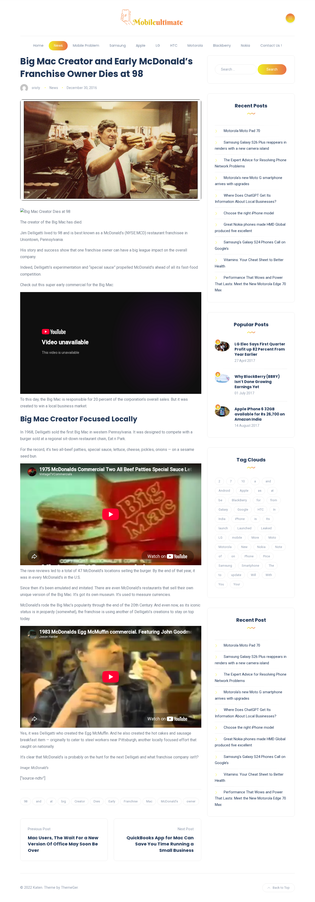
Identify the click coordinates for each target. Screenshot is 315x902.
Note (278, 547)
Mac (149, 801)
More (255, 537)
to (220, 575)
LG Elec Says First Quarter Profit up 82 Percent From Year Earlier (260, 349)
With (269, 575)
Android (224, 490)
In (274, 509)
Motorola (195, 45)
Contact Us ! (271, 45)
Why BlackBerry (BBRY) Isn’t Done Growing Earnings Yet (257, 381)
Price (266, 556)
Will (253, 575)
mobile (237, 537)
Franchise (131, 801)
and (38, 801)
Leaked (266, 528)
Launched (244, 528)
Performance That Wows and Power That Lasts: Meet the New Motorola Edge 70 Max (250, 283)
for (258, 500)
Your (237, 584)
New (244, 547)
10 (243, 481)
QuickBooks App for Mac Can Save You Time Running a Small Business (160, 844)
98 (25, 801)
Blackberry (222, 45)
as (259, 490)
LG (158, 45)
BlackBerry (239, 500)
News (58, 45)
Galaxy (223, 509)
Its (268, 519)
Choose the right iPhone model (249, 213)
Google (242, 509)
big (63, 801)
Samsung (118, 45)
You (221, 584)
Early (112, 801)
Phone (249, 556)
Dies (97, 801)
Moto (272, 537)
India (222, 519)
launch (223, 528)
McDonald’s (169, 801)
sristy (36, 88)
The (271, 565)
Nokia (245, 45)
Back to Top (281, 887)
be (220, 500)
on (233, 556)
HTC (173, 45)
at (51, 801)
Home (38, 45)
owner (191, 801)
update (236, 575)
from (273, 500)
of (220, 556)
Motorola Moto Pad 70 (242, 131)
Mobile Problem (86, 45)
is (255, 519)
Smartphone (250, 565)
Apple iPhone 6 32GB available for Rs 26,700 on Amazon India (260, 414)
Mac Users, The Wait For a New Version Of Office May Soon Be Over (63, 844)
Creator (80, 801)
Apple (140, 45)
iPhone (240, 519)
